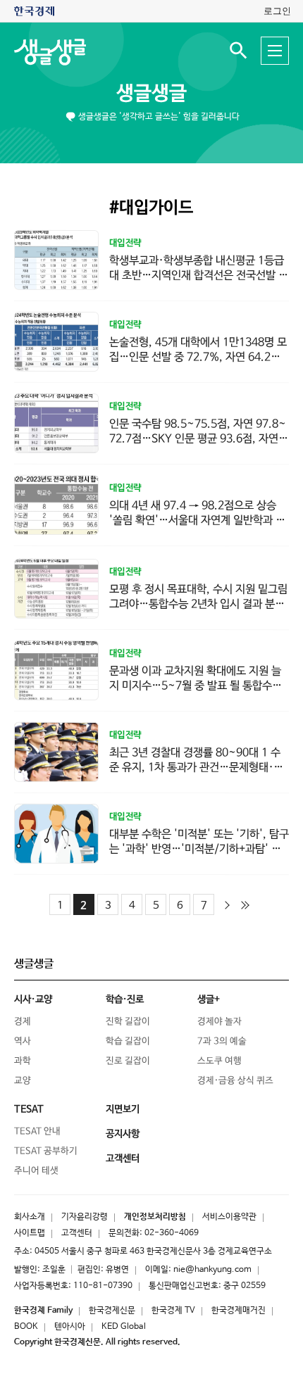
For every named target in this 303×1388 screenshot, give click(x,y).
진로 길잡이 (128, 1061)
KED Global (123, 1327)
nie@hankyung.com (212, 1270)
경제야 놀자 (219, 1021)
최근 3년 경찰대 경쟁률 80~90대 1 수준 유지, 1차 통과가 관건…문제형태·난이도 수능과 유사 (196, 767)
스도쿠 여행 (219, 1061)
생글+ (208, 999)
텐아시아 (69, 1327)
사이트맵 (29, 1233)
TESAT (29, 1109)
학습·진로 (125, 999)
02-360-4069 (171, 1233)
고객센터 (76, 1233)
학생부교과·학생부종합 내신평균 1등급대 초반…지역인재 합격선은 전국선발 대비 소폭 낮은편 (198, 275)
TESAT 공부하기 (46, 1151)
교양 (22, 1080)
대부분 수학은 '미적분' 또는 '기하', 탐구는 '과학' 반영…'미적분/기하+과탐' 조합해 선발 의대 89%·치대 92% (199, 849)
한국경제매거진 (238, 1311)
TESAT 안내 (37, 1131)
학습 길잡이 (128, 1041)
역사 (22, 1041)
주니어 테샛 (36, 1171)
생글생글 (151, 93)
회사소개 (29, 1217)
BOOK (26, 1327)
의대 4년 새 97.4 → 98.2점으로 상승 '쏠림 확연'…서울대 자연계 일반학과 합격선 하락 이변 (197, 520)
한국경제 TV (173, 1311)
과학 (22, 1061)
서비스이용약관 (229, 1217)
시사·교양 (33, 999)
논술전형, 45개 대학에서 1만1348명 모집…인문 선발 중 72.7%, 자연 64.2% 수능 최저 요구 (198, 357)
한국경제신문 (112, 1311)
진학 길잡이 (128, 1021)
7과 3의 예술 (222, 1041)
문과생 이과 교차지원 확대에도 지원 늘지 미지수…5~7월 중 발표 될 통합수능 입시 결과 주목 (195, 685)
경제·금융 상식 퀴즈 (235, 1080)
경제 (22, 1021)
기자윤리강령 (84, 1217)
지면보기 (123, 1109)
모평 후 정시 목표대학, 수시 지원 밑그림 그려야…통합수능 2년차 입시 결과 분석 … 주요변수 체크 (198, 604)
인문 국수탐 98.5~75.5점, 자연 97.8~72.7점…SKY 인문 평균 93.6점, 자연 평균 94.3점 (197, 438)
